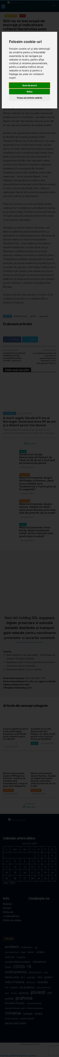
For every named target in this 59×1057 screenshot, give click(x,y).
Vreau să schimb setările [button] (29, 97)
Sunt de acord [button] (29, 85)
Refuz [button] (30, 91)
